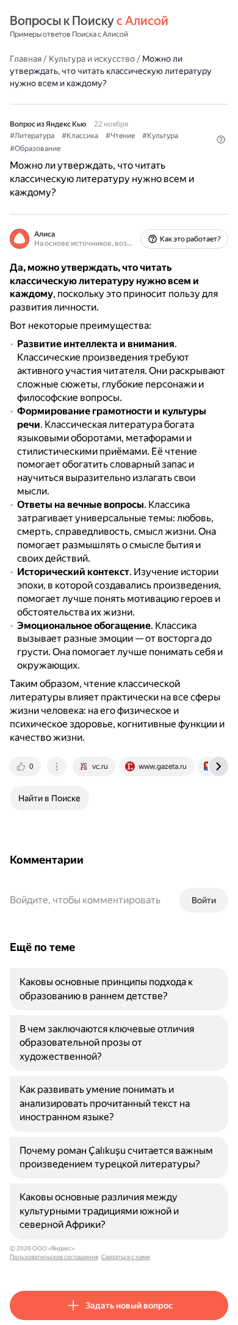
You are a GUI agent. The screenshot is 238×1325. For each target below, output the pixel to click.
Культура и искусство (92, 59)
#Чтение (120, 135)
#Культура (160, 135)
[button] (221, 139)
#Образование (35, 148)
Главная (25, 59)
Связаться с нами (125, 1256)
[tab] (26, 766)
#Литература (32, 135)
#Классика (80, 135)
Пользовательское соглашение (54, 1256)
